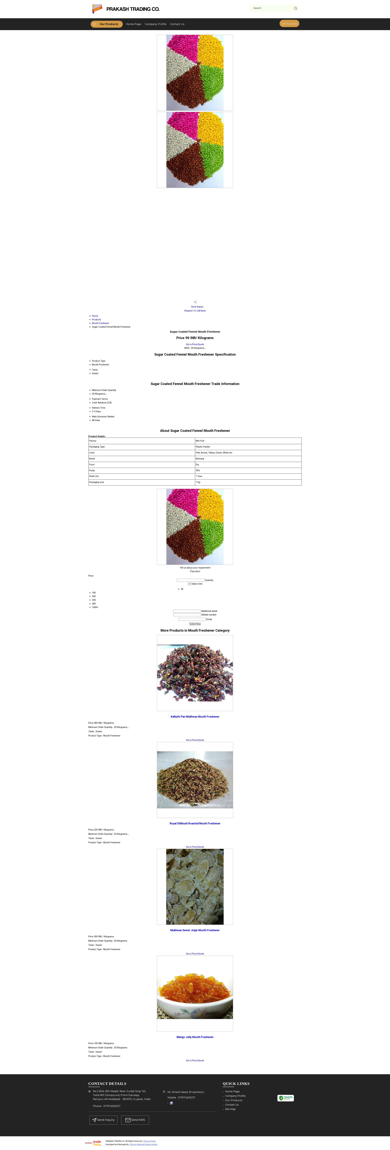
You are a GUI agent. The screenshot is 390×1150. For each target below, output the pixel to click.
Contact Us (177, 24)
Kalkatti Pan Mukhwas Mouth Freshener (195, 716)
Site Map (230, 1109)
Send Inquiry (197, 306)
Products (96, 319)
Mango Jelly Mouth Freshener (195, 1037)
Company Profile (155, 24)
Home (95, 316)
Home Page (133, 24)
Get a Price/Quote (195, 344)
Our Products (109, 24)
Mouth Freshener (100, 323)
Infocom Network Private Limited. (144, 1144)
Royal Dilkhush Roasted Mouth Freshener (195, 823)
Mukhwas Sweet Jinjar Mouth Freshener (195, 930)
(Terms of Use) (149, 1141)
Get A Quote (289, 23)
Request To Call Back (195, 310)
